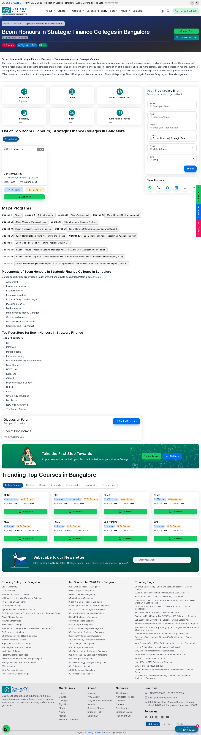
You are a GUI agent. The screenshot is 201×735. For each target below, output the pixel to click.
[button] (192, 648)
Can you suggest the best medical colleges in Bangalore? (166, 701)
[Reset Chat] (192, 655)
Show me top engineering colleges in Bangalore (162, 714)
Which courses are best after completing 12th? (161, 707)
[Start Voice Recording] (141, 729)
